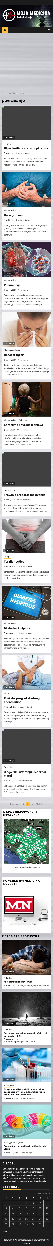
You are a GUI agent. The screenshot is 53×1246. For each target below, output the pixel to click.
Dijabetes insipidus (17, 628)
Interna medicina (10, 210)
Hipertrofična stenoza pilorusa (26, 148)
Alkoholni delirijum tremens (19, 982)
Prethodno (15, 804)
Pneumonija (12, 285)
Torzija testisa (14, 561)
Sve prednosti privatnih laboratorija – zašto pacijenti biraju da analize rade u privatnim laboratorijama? (24, 1092)
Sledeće (39, 804)
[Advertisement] (26, 61)
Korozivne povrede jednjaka (23, 425)
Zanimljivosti (9, 1086)
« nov (5, 1231)
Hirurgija (7, 557)
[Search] (49, 29)
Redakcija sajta (28, 1098)
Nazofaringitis (14, 355)
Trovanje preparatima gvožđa (24, 495)
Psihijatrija (8, 978)
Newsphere (38, 1240)
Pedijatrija (8, 144)
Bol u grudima (13, 215)
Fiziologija (8, 767)
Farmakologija (9, 490)
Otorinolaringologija (12, 350)
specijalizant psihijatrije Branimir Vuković (34, 986)
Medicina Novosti (24, 153)
